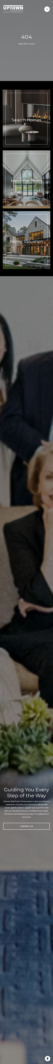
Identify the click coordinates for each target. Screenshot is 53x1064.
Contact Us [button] (26, 826)
